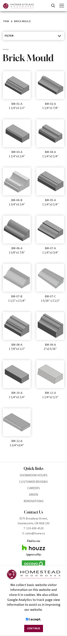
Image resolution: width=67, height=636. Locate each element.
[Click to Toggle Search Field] (53, 5)
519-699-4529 (35, 528)
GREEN (33, 494)
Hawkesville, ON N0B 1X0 (34, 523)
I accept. (34, 619)
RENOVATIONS (34, 501)
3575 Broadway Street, (33, 518)
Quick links (33, 468)
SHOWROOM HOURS (33, 475)
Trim (6, 21)
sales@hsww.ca (35, 533)
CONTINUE (33, 628)
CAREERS (33, 488)
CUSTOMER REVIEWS (33, 482)
